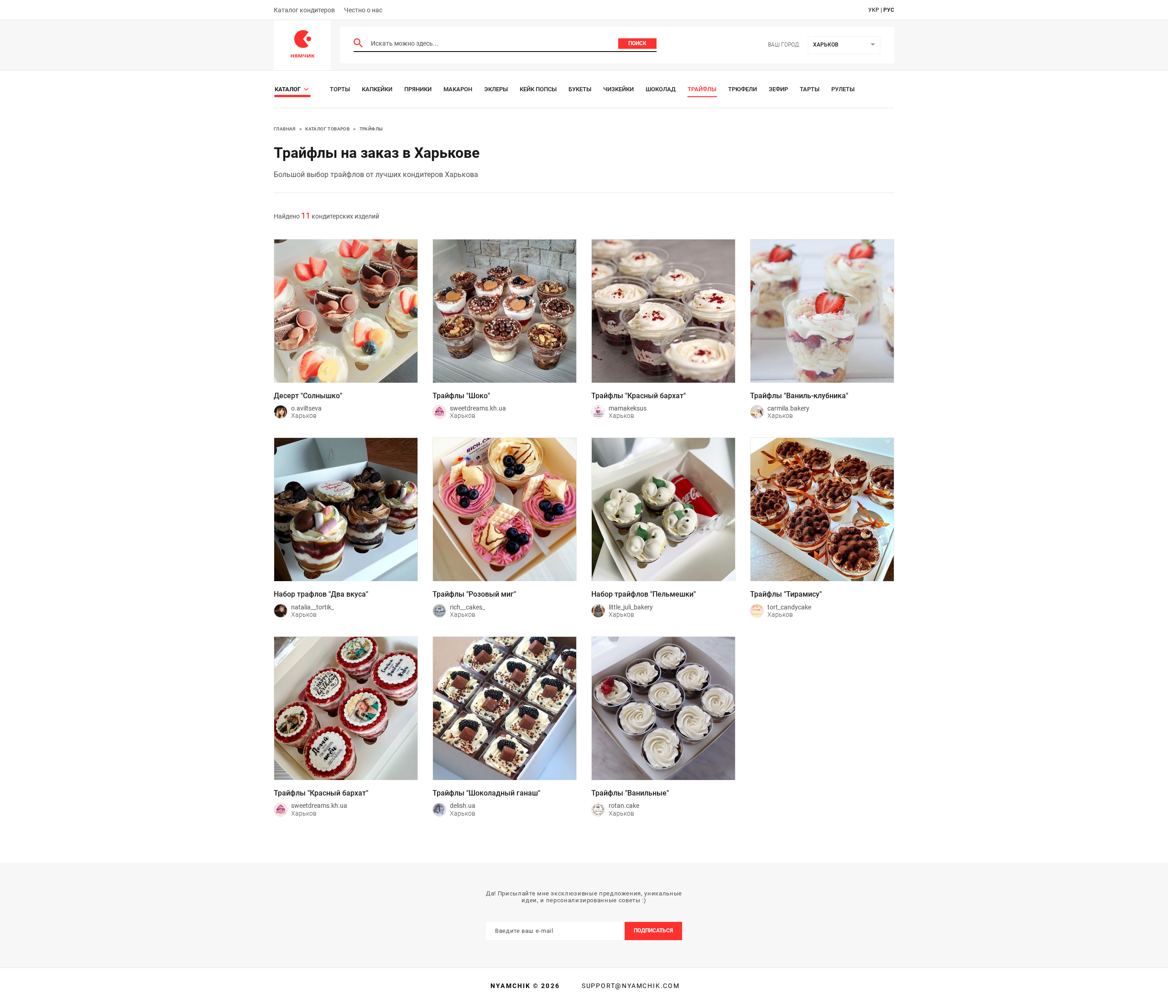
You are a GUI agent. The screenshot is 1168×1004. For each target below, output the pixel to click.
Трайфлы (702, 89)
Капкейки (377, 89)
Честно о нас (363, 10)
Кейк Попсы (538, 89)
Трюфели (742, 89)
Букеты (579, 89)
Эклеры (496, 89)
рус (888, 10)
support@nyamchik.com (630, 985)
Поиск (637, 43)
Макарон (457, 89)
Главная (285, 128)
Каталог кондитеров (304, 10)
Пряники (418, 89)
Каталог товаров (327, 128)
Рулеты (843, 89)
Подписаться (653, 930)
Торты (340, 89)
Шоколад (661, 89)
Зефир (778, 89)
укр (873, 10)
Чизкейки (618, 89)
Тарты (809, 89)
